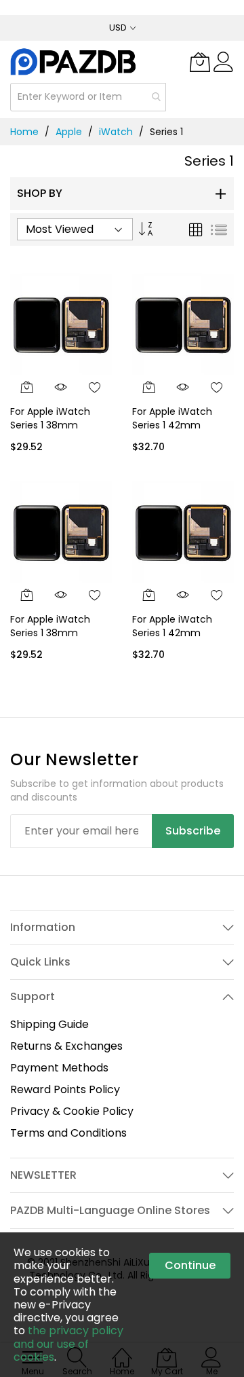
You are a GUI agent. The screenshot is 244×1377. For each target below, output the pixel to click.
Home (24, 132)
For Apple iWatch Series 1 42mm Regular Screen (172, 425)
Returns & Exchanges (66, 1046)
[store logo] (74, 61)
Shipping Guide (49, 1024)
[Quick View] (61, 387)
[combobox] (88, 97)
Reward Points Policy (65, 1089)
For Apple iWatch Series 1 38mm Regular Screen (50, 425)
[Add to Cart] (27, 387)
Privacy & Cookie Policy (72, 1111)
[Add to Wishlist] (95, 387)
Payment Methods (59, 1068)
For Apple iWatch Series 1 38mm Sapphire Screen (50, 632)
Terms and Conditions (68, 1133)
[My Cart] (200, 62)
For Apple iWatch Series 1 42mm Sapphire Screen (172, 632)
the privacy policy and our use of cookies (68, 1343)
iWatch (116, 132)
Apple (69, 132)
